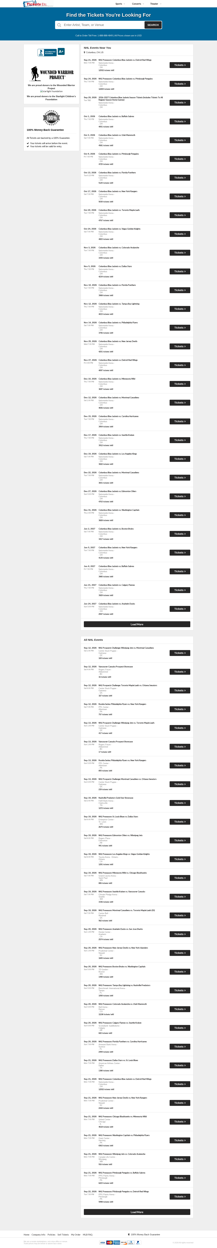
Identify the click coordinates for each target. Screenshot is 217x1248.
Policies (51, 1234)
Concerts (136, 3)
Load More (137, 624)
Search (153, 24)
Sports (119, 3)
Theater (154, 3)
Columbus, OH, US (94, 52)
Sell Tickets (63, 1234)
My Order (76, 1234)
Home (26, 1234)
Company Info (38, 1234)
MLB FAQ (87, 1234)
